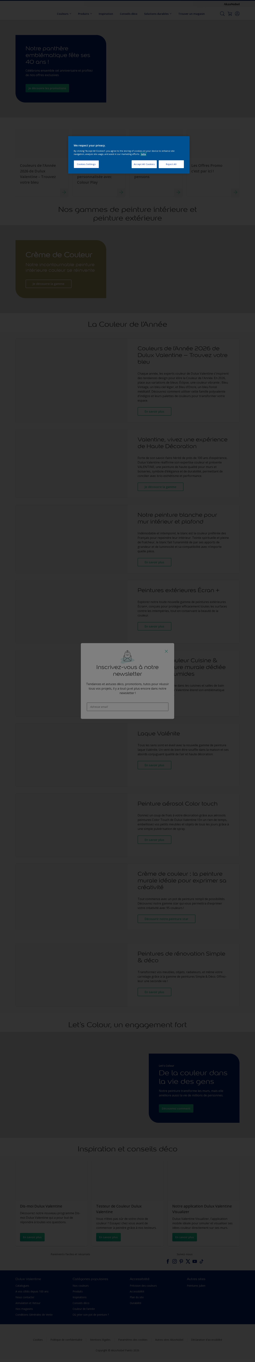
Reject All (171, 164)
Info (143, 154)
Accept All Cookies (144, 164)
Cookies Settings (86, 164)
